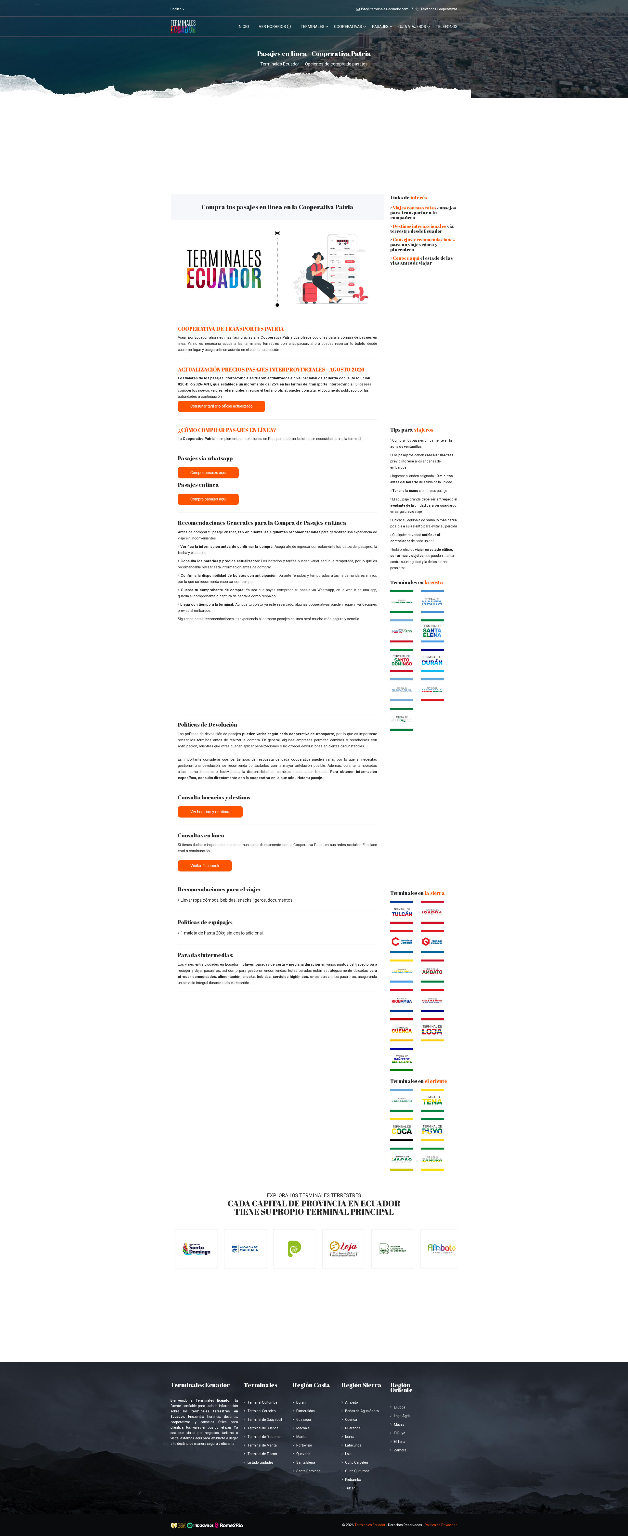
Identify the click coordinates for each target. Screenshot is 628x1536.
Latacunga (353, 1445)
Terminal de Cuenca (263, 1428)
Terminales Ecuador (279, 63)
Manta (301, 1437)
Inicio (243, 26)
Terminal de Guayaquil (265, 1419)
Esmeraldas (305, 1411)
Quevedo (303, 1454)
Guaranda (352, 1428)
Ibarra (349, 1437)
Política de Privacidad (441, 1525)
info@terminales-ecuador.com (384, 9)
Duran (301, 1402)
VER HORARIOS (273, 26)
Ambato (351, 1402)
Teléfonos (447, 26)
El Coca (399, 1407)
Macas (399, 1424)
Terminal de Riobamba (265, 1437)
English (176, 9)
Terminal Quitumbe (262, 1402)
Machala (303, 1428)
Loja (348, 1454)
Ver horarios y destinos (210, 811)
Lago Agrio (402, 1416)
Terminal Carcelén (262, 1411)
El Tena (399, 1442)
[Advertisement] (314, 135)
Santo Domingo (308, 1471)
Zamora (400, 1450)
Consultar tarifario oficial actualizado (221, 406)
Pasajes (380, 26)
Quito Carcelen (356, 1462)
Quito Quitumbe (357, 1471)
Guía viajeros (412, 26)
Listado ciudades (261, 1462)
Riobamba (353, 1480)
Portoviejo (304, 1445)
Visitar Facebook (204, 865)
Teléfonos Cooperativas (439, 9)
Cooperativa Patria (277, 337)
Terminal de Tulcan (262, 1454)
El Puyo (399, 1433)
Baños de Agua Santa (362, 1411)
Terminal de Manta (262, 1445)
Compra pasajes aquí (208, 472)
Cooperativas (348, 26)
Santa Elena (305, 1462)
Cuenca (351, 1419)
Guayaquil (304, 1419)
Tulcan (350, 1488)
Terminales (312, 26)
